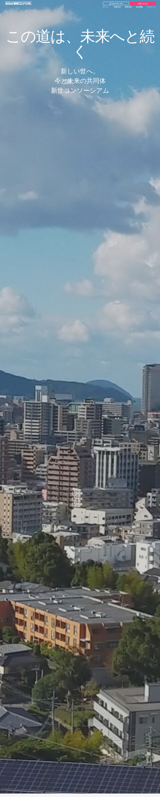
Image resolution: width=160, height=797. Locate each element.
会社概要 (139, 7)
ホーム (105, 7)
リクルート (151, 7)
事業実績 (128, 7)
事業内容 (117, 7)
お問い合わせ (142, 3)
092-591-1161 (117, 3)
